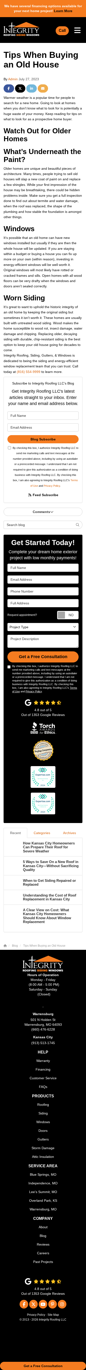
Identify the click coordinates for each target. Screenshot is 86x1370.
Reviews (43, 1244)
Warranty (43, 1061)
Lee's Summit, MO (43, 1192)
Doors (43, 1131)
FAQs (43, 1087)
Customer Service (43, 1078)
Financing (43, 1069)
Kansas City (43, 1037)
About (43, 1227)
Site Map (53, 1314)
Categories (42, 833)
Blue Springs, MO (43, 1174)
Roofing (43, 1105)
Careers (43, 1253)
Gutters (43, 1139)
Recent (15, 833)
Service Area (43, 1166)
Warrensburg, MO (43, 1209)
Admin (13, 79)
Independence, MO (43, 1183)
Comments (41, 512)
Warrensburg (43, 1014)
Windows (43, 1122)
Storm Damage (43, 1148)
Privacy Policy (52, 485)
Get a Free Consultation (43, 1366)
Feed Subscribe (45, 495)
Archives (69, 833)
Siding (43, 1113)
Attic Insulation (43, 1157)
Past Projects (43, 1262)
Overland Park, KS (43, 1200)
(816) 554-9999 (28, 372)
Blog (43, 1236)
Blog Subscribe (43, 439)
